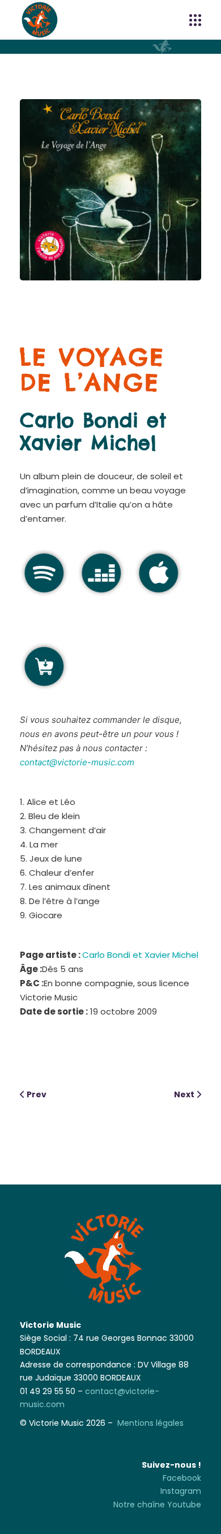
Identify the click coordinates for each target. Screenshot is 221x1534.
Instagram (180, 1491)
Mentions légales (150, 1423)
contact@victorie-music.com (77, 762)
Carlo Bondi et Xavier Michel (93, 431)
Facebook (182, 1478)
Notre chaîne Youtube (157, 1504)
